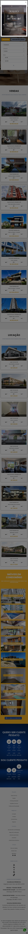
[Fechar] (26, 2)
